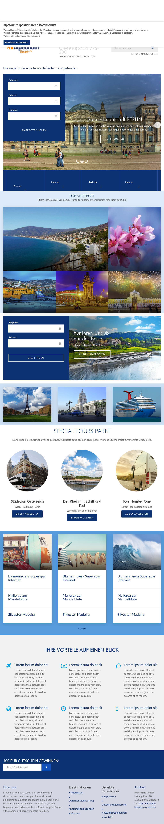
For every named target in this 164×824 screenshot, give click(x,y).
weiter (115, 145)
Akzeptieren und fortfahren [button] (16, 42)
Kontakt (75, 813)
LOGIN (136, 54)
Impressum (77, 792)
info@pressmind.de (145, 807)
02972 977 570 (147, 803)
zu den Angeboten (92, 354)
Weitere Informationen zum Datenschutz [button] (21, 36)
